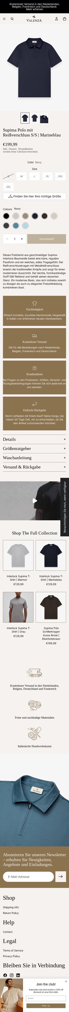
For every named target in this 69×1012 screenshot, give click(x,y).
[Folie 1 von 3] (25, 118)
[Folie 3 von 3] (44, 118)
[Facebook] (5, 975)
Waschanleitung (17, 457)
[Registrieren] (60, 876)
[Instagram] (11, 975)
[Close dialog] (66, 981)
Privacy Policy (11, 956)
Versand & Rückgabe (22, 467)
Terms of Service (13, 950)
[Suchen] (12, 19)
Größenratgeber (17, 448)
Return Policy (11, 913)
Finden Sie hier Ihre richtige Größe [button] (37, 196)
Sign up (46, 1006)
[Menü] (4, 19)
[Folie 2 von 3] (35, 118)
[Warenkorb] (65, 19)
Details (9, 439)
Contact (8, 931)
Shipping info (11, 907)
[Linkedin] (18, 975)
